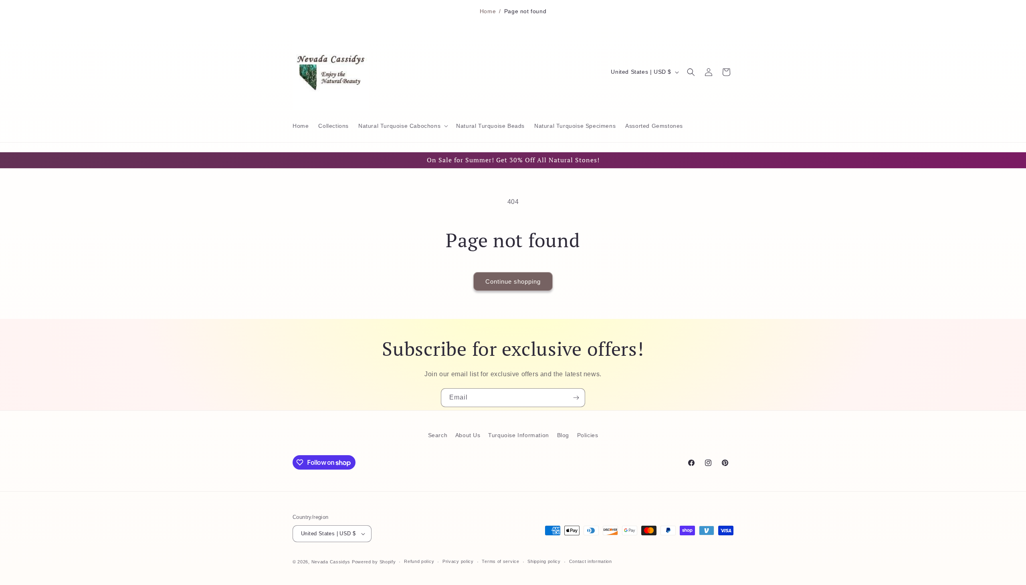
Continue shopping (513, 281)
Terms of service (500, 561)
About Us (468, 435)
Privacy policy (458, 561)
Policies (587, 435)
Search (438, 435)
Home (488, 11)
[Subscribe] (576, 397)
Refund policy (419, 561)
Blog (563, 435)
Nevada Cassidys (331, 561)
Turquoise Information (518, 435)
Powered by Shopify (374, 561)
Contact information (590, 561)
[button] (402, 125)
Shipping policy (544, 561)
